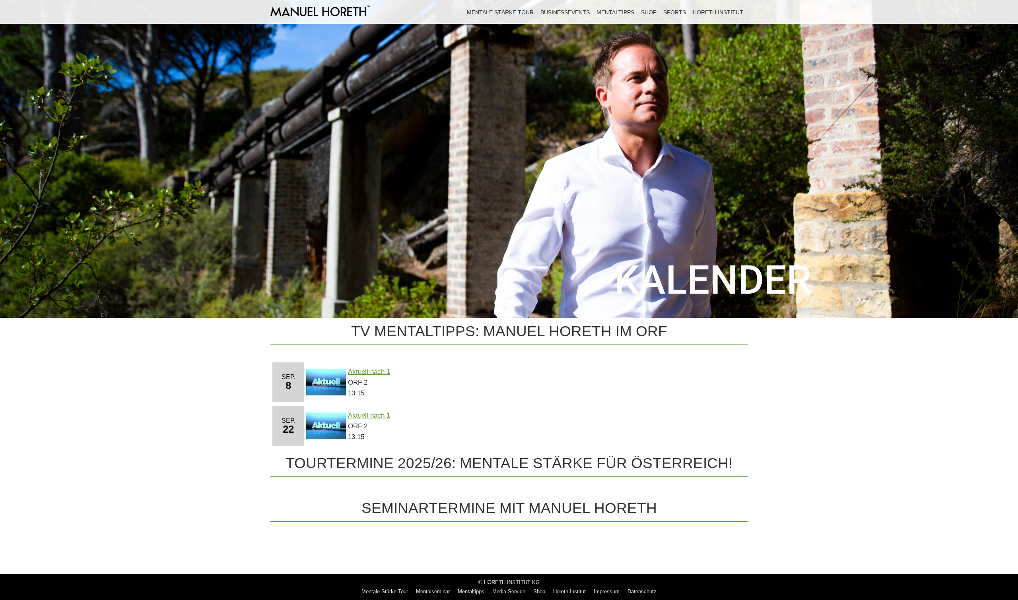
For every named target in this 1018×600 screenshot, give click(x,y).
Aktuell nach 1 (369, 371)
